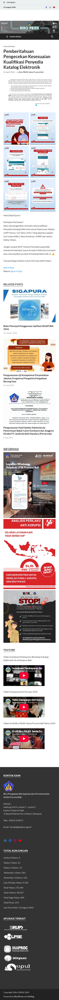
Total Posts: (9, 902)
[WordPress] (5, 840)
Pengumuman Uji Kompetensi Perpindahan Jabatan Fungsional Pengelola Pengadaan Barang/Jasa (26, 378)
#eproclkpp (8, 267)
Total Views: (9, 887)
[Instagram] (50, 7)
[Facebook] (46, 7)
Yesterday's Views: (13, 872)
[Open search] (52, 36)
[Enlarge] (52, 455)
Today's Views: (11, 862)
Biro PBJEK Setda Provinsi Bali (31, 72)
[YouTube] (54, 7)
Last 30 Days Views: (13, 882)
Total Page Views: (12, 897)
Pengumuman (9, 46)
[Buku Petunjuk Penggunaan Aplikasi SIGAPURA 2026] (29, 306)
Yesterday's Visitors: (13, 877)
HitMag (31, 996)
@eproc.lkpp (16, 271)
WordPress (19, 996)
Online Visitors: (11, 857)
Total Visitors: (10, 892)
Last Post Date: (11, 907)
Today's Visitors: (11, 867)
